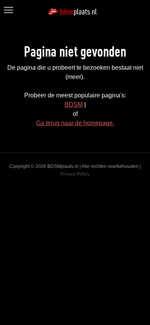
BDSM (74, 104)
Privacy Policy (75, 174)
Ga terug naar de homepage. (75, 123)
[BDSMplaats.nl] (75, 11)
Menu (7, 5)
